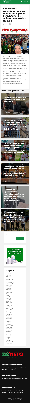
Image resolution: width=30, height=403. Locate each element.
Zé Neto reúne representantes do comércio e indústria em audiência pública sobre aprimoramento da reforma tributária (14, 195)
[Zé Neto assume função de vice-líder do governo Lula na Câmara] (15, 104)
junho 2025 (8, 288)
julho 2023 (8, 311)
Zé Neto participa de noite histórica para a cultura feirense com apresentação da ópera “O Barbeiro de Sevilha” (14, 171)
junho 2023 (8, 312)
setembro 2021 (9, 333)
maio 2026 (8, 275)
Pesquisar (8, 234)
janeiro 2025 (9, 295)
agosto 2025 (9, 285)
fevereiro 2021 (9, 341)
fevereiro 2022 (9, 325)
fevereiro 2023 (9, 315)
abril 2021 (8, 338)
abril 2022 (8, 323)
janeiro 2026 (9, 281)
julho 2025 (8, 286)
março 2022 (9, 324)
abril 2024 (8, 301)
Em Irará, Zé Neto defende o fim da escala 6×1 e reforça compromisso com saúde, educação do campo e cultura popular (14, 147)
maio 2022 (8, 321)
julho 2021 (8, 334)
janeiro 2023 (9, 317)
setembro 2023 (9, 308)
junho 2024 (8, 298)
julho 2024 (8, 296)
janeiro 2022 (9, 327)
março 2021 (8, 340)
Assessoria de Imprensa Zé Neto (17, 24)
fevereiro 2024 (9, 304)
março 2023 (9, 314)
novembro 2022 (10, 320)
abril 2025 (8, 291)
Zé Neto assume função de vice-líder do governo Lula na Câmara (15, 99)
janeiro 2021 (9, 343)
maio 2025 (8, 289)
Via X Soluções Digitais (18, 399)
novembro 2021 (9, 330)
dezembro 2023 (9, 307)
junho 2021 (8, 336)
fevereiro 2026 (9, 279)
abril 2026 (8, 276)
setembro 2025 (9, 283)
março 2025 (9, 292)
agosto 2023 (9, 309)
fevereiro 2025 (9, 294)
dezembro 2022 (9, 318)
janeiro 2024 (9, 305)
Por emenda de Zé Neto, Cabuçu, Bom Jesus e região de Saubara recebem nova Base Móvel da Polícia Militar (15, 124)
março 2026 (9, 278)
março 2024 (9, 302)
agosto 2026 (9, 273)
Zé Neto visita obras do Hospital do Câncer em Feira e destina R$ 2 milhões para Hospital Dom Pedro (13, 217)
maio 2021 (8, 337)
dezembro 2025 (10, 282)
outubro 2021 (9, 331)
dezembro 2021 (9, 328)
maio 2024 (8, 299)
